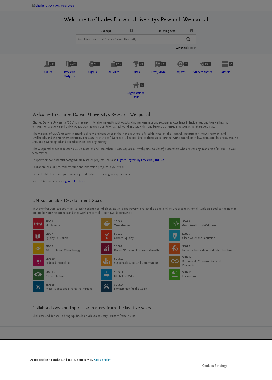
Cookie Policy (102, 360)
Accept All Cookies (215, 354)
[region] (136, 359)
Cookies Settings (214, 365)
